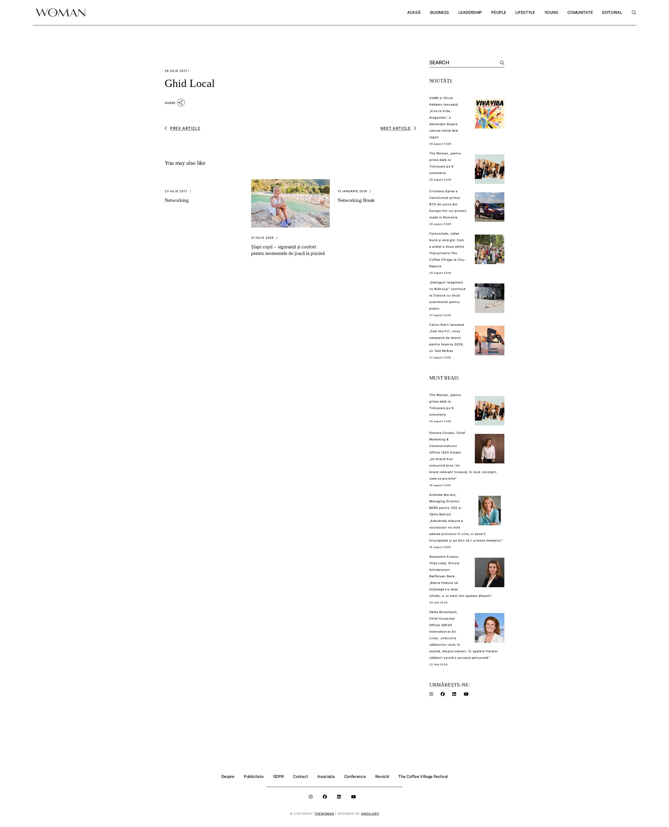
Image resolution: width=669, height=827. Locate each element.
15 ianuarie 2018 (352, 191)
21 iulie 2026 (262, 237)
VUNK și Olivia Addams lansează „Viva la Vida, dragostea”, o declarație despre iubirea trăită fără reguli (443, 117)
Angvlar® (370, 814)
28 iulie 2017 (176, 70)
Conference (355, 776)
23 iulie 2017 (176, 191)
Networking (177, 200)
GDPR (278, 776)
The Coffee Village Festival (423, 776)
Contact (300, 776)
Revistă (382, 776)
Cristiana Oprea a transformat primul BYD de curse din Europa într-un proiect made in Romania (447, 204)
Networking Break (356, 200)
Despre (227, 776)
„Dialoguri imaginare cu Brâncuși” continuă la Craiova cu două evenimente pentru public (447, 295)
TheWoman (324, 814)
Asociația (325, 776)
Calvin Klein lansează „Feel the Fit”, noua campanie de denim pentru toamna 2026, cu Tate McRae (446, 338)
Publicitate (254, 776)
